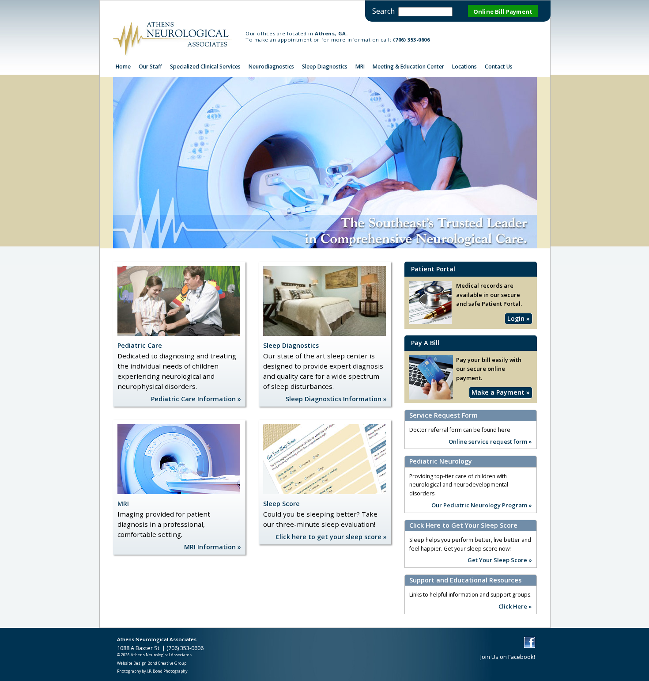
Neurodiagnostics (271, 66)
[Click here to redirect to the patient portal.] (431, 397)
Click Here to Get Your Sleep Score (463, 525)
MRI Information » (212, 547)
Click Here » (515, 605)
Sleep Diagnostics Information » (336, 399)
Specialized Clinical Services (205, 66)
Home (123, 66)
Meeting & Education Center (408, 66)
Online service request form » (490, 441)
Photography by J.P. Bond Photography (152, 671)
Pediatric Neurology (440, 461)
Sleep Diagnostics (324, 66)
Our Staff (150, 66)
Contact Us (499, 66)
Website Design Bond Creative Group (151, 663)
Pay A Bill (425, 343)
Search (383, 11)
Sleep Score (281, 503)
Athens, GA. (331, 33)
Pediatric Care (139, 345)
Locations (464, 66)
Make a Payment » (501, 392)
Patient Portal (433, 269)
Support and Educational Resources (465, 580)
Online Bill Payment (502, 11)
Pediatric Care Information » (196, 399)
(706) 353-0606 (411, 39)
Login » (518, 319)
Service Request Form (443, 415)
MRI (360, 66)
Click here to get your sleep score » (331, 537)
